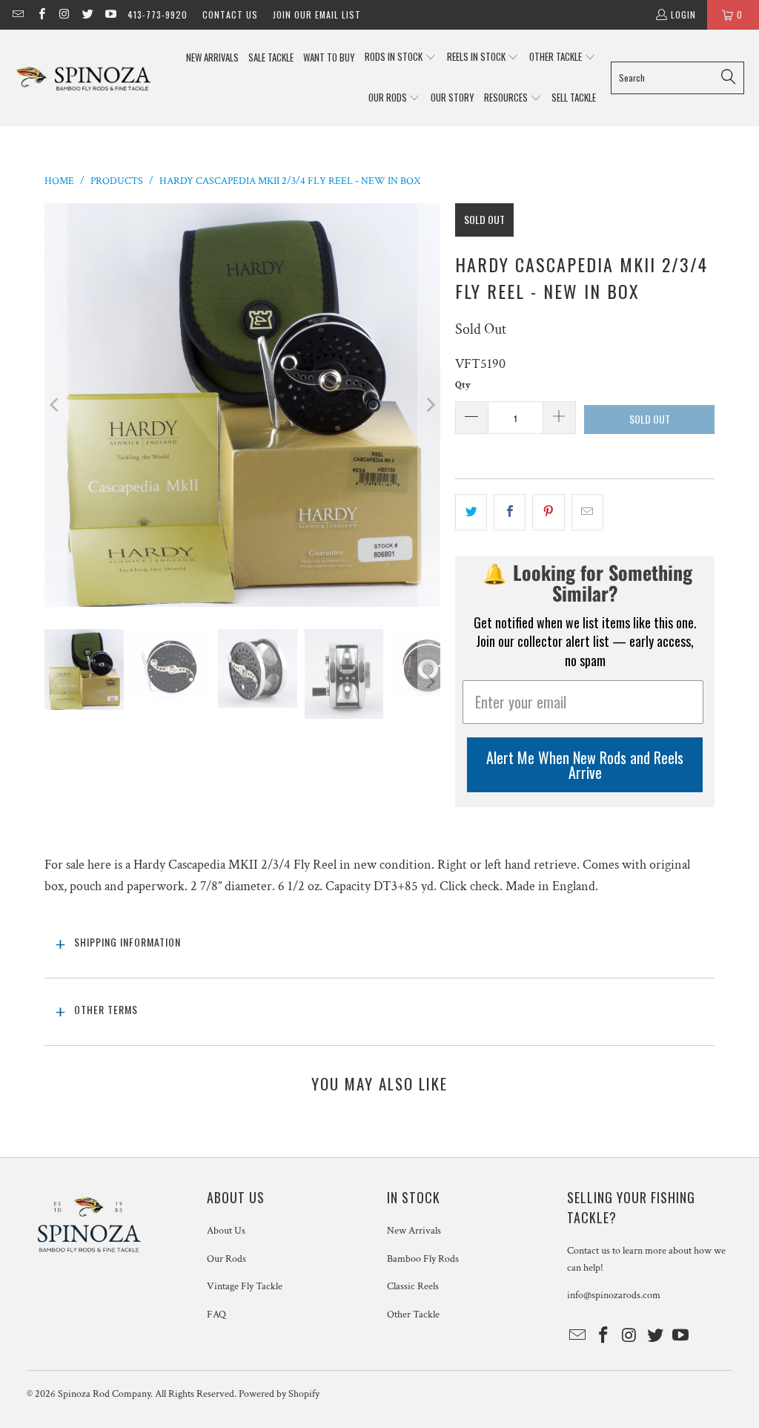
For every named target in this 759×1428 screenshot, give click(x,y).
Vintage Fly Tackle (244, 1286)
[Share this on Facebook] (510, 512)
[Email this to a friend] (587, 512)
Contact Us (230, 14)
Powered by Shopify (279, 1394)
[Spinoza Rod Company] (83, 77)
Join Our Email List (317, 14)
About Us (226, 1230)
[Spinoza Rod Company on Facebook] (40, 14)
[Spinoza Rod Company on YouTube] (110, 14)
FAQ (216, 1314)
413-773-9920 (157, 14)
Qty (463, 385)
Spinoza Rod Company (104, 1394)
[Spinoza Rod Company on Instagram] (64, 14)
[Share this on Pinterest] (548, 512)
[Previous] (55, 405)
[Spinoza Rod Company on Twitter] (87, 14)
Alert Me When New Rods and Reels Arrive (584, 764)
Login (683, 14)
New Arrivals (414, 1230)
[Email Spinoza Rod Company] (17, 14)
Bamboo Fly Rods (423, 1259)
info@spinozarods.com (613, 1295)
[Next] (429, 405)
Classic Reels (413, 1286)
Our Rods (226, 1259)
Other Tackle (413, 1314)
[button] (401, 57)
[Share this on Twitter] (471, 512)
